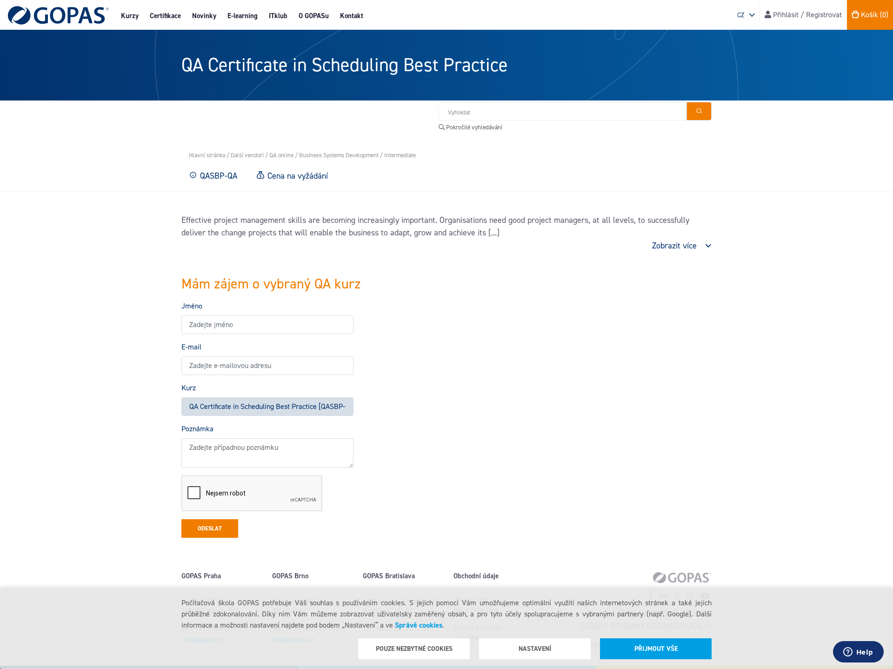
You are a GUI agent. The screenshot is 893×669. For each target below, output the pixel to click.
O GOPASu (314, 15)
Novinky (204, 15)
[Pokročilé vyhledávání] (699, 111)
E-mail (191, 347)
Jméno (191, 306)
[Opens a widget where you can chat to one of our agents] (858, 652)
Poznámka (197, 429)
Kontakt (351, 15)
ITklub (278, 15)
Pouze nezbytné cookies (414, 648)
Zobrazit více (674, 245)
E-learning (242, 15)
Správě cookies (418, 625)
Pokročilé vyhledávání (473, 127)
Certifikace (165, 15)
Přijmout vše (656, 648)
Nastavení (535, 648)
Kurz (188, 388)
